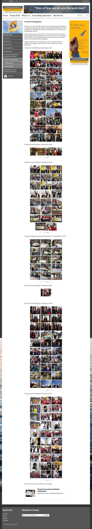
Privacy (5, 518)
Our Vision (7, 38)
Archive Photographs (11, 60)
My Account (86, 1)
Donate (10, 76)
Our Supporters (8, 48)
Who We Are (58, 15)
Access (5, 516)
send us (31, 34)
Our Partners (8, 44)
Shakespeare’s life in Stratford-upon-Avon (10, 70)
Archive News (9, 66)
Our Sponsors (8, 51)
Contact (5, 514)
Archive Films (9, 63)
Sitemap (5, 520)
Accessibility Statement (41, 15)
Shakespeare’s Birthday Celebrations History (11, 55)
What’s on (26, 15)
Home (5, 15)
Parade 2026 (15, 15)
